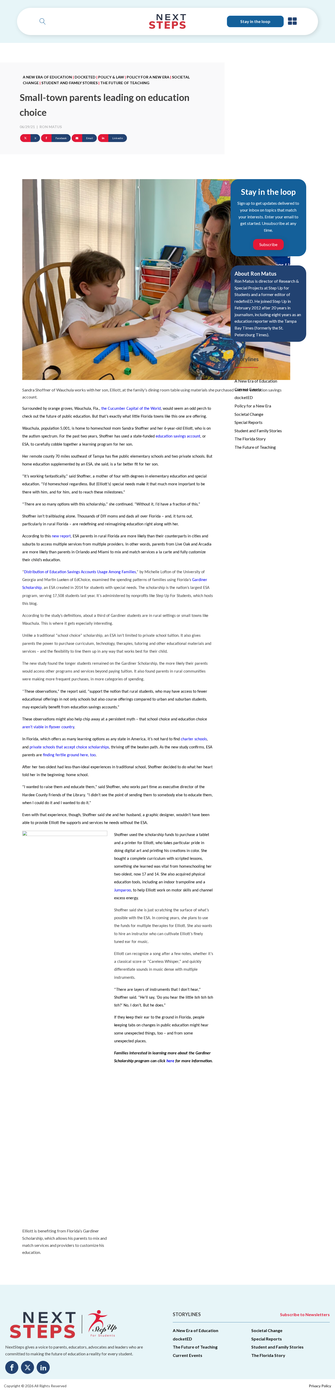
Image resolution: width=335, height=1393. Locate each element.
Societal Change (248, 414)
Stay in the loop (255, 21)
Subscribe (268, 244)
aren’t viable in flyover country (48, 727)
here (170, 1061)
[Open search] (42, 21)
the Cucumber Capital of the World (131, 409)
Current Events (247, 389)
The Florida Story (250, 438)
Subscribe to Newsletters (305, 1314)
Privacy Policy (320, 1386)
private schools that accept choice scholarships (69, 747)
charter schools (194, 739)
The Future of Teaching (124, 83)
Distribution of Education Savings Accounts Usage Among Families (80, 572)
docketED (85, 77)
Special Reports (248, 422)
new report (61, 536)
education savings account (178, 436)
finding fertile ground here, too (69, 755)
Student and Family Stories (69, 83)
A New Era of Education (47, 77)
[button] (292, 21)
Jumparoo (122, 890)
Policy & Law (111, 77)
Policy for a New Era (148, 77)
